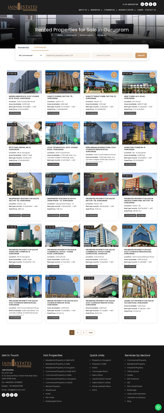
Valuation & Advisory (136, 397)
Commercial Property (136, 360)
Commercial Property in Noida (59, 382)
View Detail (26, 215)
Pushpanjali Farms (53, 401)
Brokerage (131, 390)
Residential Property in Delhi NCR (60, 360)
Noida (94, 367)
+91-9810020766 (131, 4)
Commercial (109, 10)
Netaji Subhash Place (101, 386)
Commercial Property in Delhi (58, 375)
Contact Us (150, 10)
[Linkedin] (146, 4)
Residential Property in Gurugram (60, 367)
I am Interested (15, 113)
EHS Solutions (133, 379)
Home (60, 35)
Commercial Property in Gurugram (61, 379)
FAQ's (94, 390)
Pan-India (50, 397)
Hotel (48, 393)
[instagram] (142, 4)
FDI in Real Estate (134, 386)
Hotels (130, 375)
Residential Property (136, 364)
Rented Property (86, 35)
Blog (129, 401)
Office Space (133, 371)
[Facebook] (150, 4)
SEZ (128, 382)
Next (91, 332)
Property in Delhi (99, 364)
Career (140, 10)
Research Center (126, 10)
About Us (83, 10)
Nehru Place (97, 375)
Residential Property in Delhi (58, 364)
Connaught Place (100, 371)
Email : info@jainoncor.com (13, 389)
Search (141, 55)
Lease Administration (136, 393)
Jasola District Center (101, 379)
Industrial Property (135, 367)
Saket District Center (101, 382)
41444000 (10, 382)
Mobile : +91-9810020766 (12, 386)
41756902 (18, 382)
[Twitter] (154, 4)
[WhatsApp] (37, 88)
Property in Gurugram (101, 360)
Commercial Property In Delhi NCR (61, 371)
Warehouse (51, 390)
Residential (95, 10)
